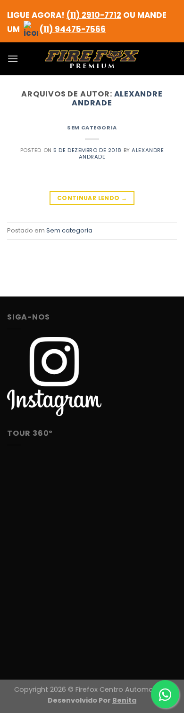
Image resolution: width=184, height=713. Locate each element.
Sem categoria (92, 127)
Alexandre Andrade (117, 98)
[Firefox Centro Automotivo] (92, 59)
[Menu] (12, 58)
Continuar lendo (92, 198)
